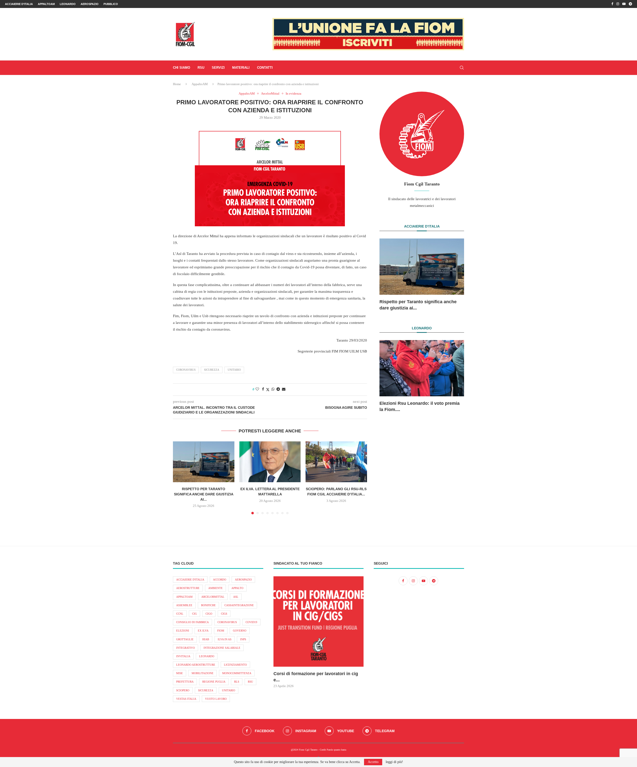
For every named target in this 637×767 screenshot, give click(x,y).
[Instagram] (617, 4)
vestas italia (186, 698)
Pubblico (111, 3)
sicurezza (211, 369)
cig (194, 613)
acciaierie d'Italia (190, 579)
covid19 (251, 622)
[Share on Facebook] (263, 389)
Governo (239, 630)
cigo (209, 613)
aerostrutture (188, 588)
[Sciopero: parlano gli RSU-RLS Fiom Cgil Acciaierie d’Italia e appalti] (336, 461)
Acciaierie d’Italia (19, 3)
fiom (220, 630)
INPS (243, 639)
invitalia (183, 656)
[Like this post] (257, 389)
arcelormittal (212, 596)
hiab (205, 639)
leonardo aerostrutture (195, 664)
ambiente (215, 588)
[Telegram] (630, 4)
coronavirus (186, 369)
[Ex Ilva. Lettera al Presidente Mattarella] (270, 461)
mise (179, 673)
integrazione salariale (222, 647)
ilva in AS (224, 639)
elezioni (182, 630)
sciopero (182, 690)
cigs (224, 613)
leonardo (206, 656)
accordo (219, 579)
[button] (179, 477)
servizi (218, 67)
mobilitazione (202, 673)
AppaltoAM (46, 3)
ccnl (179, 613)
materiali (241, 67)
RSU (201, 67)
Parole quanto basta (336, 749)
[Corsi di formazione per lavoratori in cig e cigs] (318, 621)
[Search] (461, 67)
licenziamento (235, 664)
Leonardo (68, 3)
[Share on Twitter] (267, 389)
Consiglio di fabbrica (192, 622)
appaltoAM (184, 596)
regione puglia (213, 681)
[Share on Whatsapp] (272, 389)
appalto (237, 588)
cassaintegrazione (239, 605)
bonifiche (208, 605)
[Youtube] (624, 4)
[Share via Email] (283, 389)
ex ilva (203, 630)
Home (177, 84)
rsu (250, 681)
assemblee (184, 605)
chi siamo (181, 67)
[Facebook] (612, 4)
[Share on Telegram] (278, 389)
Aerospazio (90, 3)
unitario (234, 369)
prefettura (185, 681)
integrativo (185, 647)
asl (235, 596)
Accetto (373, 762)
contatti (265, 67)
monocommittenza (236, 673)
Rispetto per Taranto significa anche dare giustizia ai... (203, 494)
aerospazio (243, 579)
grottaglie (185, 639)
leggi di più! (394, 762)
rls (236, 681)
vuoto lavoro (216, 698)
